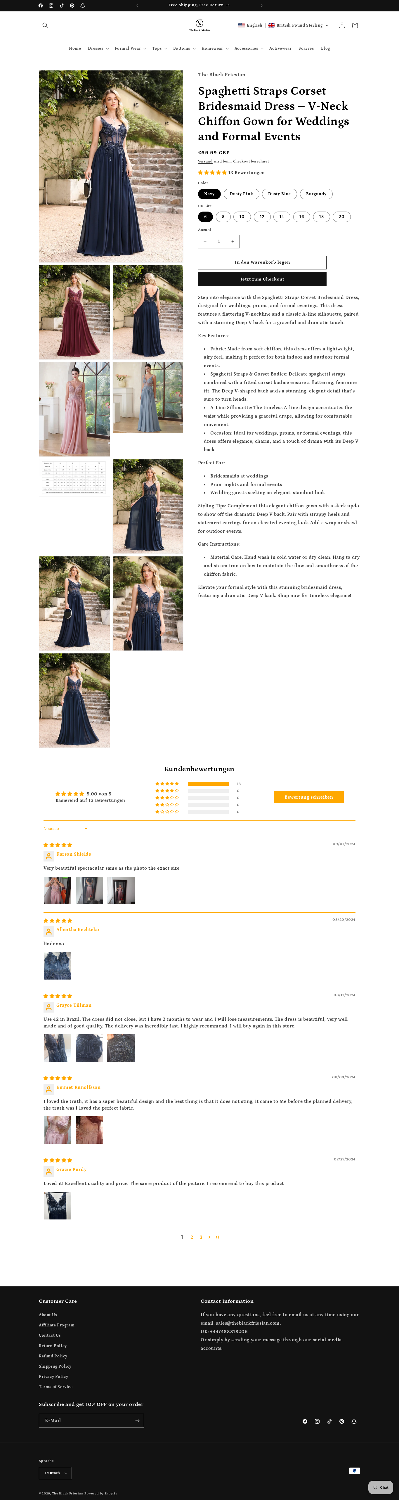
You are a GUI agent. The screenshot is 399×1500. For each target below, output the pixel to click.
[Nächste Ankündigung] (261, 5)
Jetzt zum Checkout (262, 278)
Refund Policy (53, 1356)
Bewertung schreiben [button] (308, 797)
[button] (45, 25)
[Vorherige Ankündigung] (137, 5)
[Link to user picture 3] (121, 890)
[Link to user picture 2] (89, 890)
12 (262, 216)
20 (342, 216)
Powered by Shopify (100, 1493)
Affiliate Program (56, 1325)
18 (321, 216)
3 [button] (201, 1237)
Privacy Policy (53, 1376)
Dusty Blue (279, 193)
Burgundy (316, 193)
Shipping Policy (55, 1366)
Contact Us (50, 1335)
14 (282, 216)
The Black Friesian (68, 1493)
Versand (205, 161)
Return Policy (53, 1346)
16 (301, 216)
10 (242, 216)
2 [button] (191, 1237)
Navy (209, 193)
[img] (58, 845)
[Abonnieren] (137, 1421)
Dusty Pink (241, 193)
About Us (48, 1315)
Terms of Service (56, 1387)
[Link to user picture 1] (58, 890)
